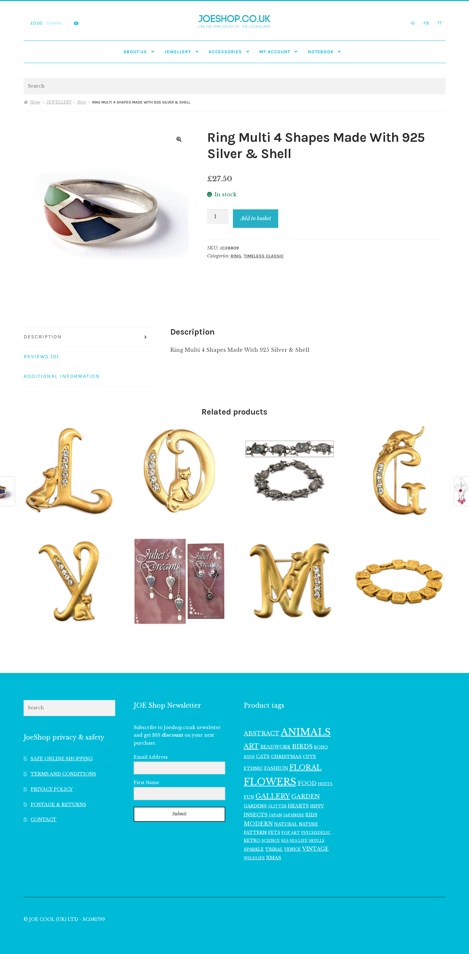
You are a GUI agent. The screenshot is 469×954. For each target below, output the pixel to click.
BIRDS (302, 746)
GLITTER (277, 806)
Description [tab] (43, 337)
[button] (179, 139)
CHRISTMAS (286, 756)
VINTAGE (315, 849)
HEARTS (298, 806)
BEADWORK (275, 747)
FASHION (276, 768)
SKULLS (316, 840)
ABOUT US (135, 51)
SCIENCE (271, 840)
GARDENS (255, 806)
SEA (284, 840)
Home (35, 102)
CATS (263, 756)
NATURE (308, 824)
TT (439, 22)
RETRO (252, 840)
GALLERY (273, 796)
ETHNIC (253, 768)
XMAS (273, 858)
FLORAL (305, 767)
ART (251, 746)
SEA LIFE (299, 840)
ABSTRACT (261, 733)
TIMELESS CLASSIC (264, 256)
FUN (249, 797)
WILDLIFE (254, 858)
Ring (81, 102)
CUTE (309, 756)
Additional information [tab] (62, 376)
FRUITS (325, 784)
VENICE (292, 849)
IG (413, 22)
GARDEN (305, 796)
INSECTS (256, 815)
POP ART (290, 832)
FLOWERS (270, 782)
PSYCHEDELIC (316, 832)
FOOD (307, 783)
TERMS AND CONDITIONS (63, 774)
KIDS (311, 815)
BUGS (249, 757)
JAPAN (275, 815)
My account (274, 51)
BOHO (321, 747)
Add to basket (255, 218)
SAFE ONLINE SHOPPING (62, 759)
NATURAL (286, 824)
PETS (274, 832)
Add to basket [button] (69, 471)
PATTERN (255, 832)
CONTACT (43, 819)
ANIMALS (306, 732)
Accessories (225, 51)
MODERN (258, 823)
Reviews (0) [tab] (41, 356)
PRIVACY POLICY (52, 789)
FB (426, 22)
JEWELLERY (177, 51)
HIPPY (317, 806)
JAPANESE (293, 815)
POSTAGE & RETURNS (58, 804)
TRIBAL (274, 849)
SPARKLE (254, 849)
